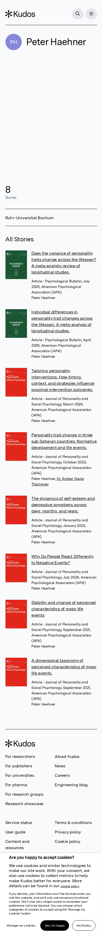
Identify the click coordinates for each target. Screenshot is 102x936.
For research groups (24, 794)
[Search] (77, 14)
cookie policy (69, 886)
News (60, 765)
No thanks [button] (84, 925)
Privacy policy (68, 832)
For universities (19, 775)
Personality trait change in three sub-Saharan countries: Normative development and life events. (64, 441)
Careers (62, 775)
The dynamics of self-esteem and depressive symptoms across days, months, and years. (63, 505)
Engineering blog (71, 784)
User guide (15, 832)
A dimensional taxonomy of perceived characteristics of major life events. (64, 667)
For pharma (16, 784)
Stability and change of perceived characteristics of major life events (63, 609)
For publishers (18, 765)
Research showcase (24, 803)
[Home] (20, 14)
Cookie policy (67, 841)
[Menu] (91, 14)
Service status (18, 822)
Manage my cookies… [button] (22, 925)
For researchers (20, 756)
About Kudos (67, 756)
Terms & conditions (73, 822)
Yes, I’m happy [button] (55, 925)
